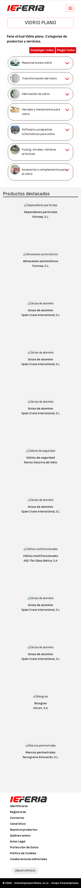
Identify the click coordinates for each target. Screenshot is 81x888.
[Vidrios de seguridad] (40, 452)
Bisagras (40, 703)
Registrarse (18, 812)
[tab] (40, 63)
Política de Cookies (23, 853)
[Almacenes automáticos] (40, 255)
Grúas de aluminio (40, 310)
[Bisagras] (40, 697)
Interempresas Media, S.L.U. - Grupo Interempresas (46, 883)
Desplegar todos (42, 50)
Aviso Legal (17, 841)
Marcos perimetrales (40, 752)
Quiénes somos (20, 835)
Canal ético (18, 824)
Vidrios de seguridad (40, 458)
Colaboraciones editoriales (28, 859)
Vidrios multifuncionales (40, 556)
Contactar (17, 818)
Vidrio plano (40, 23)
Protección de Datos (24, 847)
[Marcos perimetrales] (40, 746)
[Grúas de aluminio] (41, 304)
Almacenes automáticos (40, 261)
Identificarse (19, 806)
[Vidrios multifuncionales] (40, 550)
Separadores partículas (40, 212)
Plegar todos (66, 50)
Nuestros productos (23, 830)
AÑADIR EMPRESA (25, 870)
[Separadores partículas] (40, 206)
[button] (40, 63)
